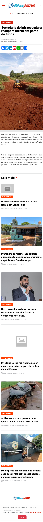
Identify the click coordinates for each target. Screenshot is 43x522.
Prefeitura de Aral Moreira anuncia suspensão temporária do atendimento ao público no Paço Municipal (21, 257)
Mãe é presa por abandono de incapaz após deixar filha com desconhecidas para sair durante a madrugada (21, 473)
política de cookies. (35, 512)
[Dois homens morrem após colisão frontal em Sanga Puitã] (21, 188)
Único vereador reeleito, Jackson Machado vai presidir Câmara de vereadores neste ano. (18, 312)
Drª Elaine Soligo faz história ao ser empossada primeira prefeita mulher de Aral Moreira (20, 366)
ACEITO (22, 517)
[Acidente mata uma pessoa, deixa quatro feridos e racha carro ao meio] (21, 395)
